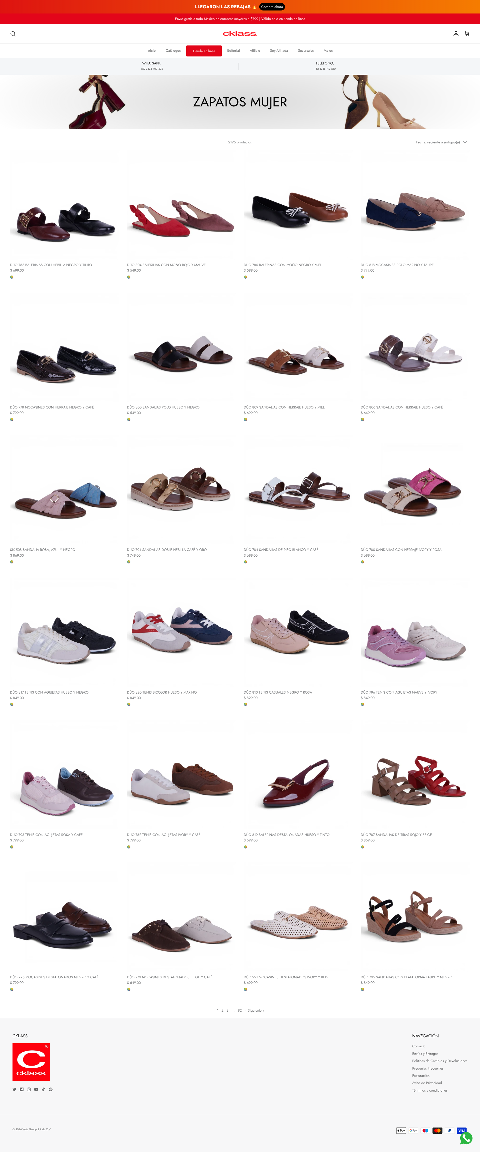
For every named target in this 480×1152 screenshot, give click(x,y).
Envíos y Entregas (425, 1053)
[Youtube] (36, 1089)
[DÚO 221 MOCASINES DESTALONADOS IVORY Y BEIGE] (298, 917)
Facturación (421, 1075)
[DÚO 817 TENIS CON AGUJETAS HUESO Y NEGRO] (65, 632)
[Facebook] (22, 1089)
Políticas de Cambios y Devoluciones (440, 1060)
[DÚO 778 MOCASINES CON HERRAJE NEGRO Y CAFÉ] (65, 347)
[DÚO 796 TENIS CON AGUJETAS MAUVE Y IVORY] (415, 632)
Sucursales (306, 50)
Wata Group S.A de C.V (36, 1129)
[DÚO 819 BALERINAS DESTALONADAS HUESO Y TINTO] (298, 774)
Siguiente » (256, 1010)
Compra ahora (272, 6)
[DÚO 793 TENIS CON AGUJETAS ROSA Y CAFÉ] (65, 774)
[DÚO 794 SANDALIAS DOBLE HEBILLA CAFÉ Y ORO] (181, 490)
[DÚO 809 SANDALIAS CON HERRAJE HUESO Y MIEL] (298, 347)
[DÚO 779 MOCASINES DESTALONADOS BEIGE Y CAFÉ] (181, 917)
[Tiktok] (43, 1089)
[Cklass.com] (240, 33)
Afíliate (255, 50)
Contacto (419, 1046)
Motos (328, 50)
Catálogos (173, 50)
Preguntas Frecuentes (428, 1068)
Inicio (152, 50)
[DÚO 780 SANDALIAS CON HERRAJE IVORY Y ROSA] (415, 490)
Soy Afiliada (279, 50)
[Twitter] (14, 1089)
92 (240, 1010)
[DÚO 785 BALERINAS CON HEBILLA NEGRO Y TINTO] (65, 205)
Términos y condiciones (430, 1090)
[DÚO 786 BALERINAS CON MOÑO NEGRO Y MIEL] (298, 205)
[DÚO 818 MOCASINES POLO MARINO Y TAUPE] (415, 205)
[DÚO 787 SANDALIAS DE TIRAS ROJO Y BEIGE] (415, 774)
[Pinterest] (50, 1089)
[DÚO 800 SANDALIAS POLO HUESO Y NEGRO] (181, 347)
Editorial (233, 50)
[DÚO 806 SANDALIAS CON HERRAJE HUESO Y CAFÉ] (415, 347)
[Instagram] (29, 1089)
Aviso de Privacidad (427, 1082)
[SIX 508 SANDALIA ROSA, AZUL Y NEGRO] (65, 490)
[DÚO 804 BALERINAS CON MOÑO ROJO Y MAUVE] (181, 205)
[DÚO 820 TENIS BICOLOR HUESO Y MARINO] (181, 632)
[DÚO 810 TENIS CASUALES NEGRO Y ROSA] (298, 632)
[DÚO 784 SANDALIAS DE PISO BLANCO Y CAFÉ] (298, 490)
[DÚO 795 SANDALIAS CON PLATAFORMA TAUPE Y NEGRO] (415, 917)
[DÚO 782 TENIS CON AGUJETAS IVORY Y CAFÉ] (181, 774)
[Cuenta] (455, 34)
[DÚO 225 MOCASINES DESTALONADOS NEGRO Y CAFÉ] (65, 917)
